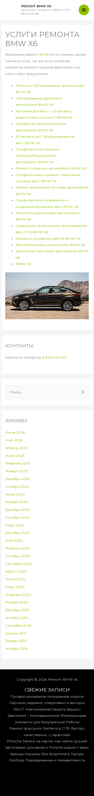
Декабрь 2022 (17, 533)
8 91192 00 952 (54, 357)
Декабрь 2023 (17, 510)
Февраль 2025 (17, 463)
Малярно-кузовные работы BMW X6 (48, 238)
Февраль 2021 (17, 548)
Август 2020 (16, 571)
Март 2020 (15, 587)
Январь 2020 (16, 602)
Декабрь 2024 (17, 479)
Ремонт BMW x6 (36, 6)
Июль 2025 (15, 456)
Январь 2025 (16, 471)
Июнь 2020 (15, 579)
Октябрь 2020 (17, 556)
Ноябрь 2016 (16, 649)
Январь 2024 (16, 502)
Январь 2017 (16, 641)
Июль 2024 (15, 494)
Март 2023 (14, 525)
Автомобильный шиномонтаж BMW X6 (50, 245)
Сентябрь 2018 (18, 625)
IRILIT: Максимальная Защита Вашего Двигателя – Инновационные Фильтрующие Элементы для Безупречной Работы (47, 715)
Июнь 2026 (15, 432)
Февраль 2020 (18, 595)
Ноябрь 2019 (16, 618)
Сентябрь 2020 (18, 564)
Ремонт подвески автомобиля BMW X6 (51, 168)
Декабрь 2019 (17, 610)
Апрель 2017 (16, 633)
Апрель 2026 (16, 448)
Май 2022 (14, 540)
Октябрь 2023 (17, 517)
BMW (44, 54)
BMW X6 (23, 264)
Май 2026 (14, 440)
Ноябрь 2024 (17, 487)
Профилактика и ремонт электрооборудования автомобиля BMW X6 (38, 155)
